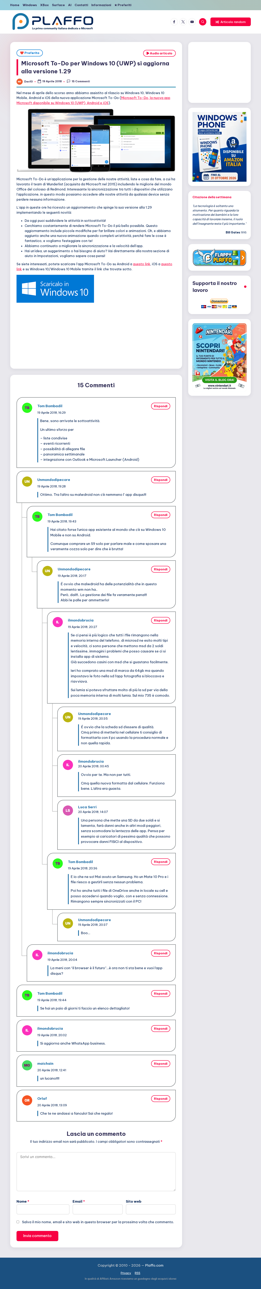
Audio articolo (160, 53)
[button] (230, 22)
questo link (141, 264)
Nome (23, 1201)
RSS (137, 1273)
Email (79, 1201)
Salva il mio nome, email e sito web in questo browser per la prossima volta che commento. (98, 1222)
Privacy (126, 1273)
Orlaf (42, 1098)
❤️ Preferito (29, 53)
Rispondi (160, 406)
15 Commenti (81, 81)
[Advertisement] (96, 334)
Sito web (133, 1201)
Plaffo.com (154, 1265)
